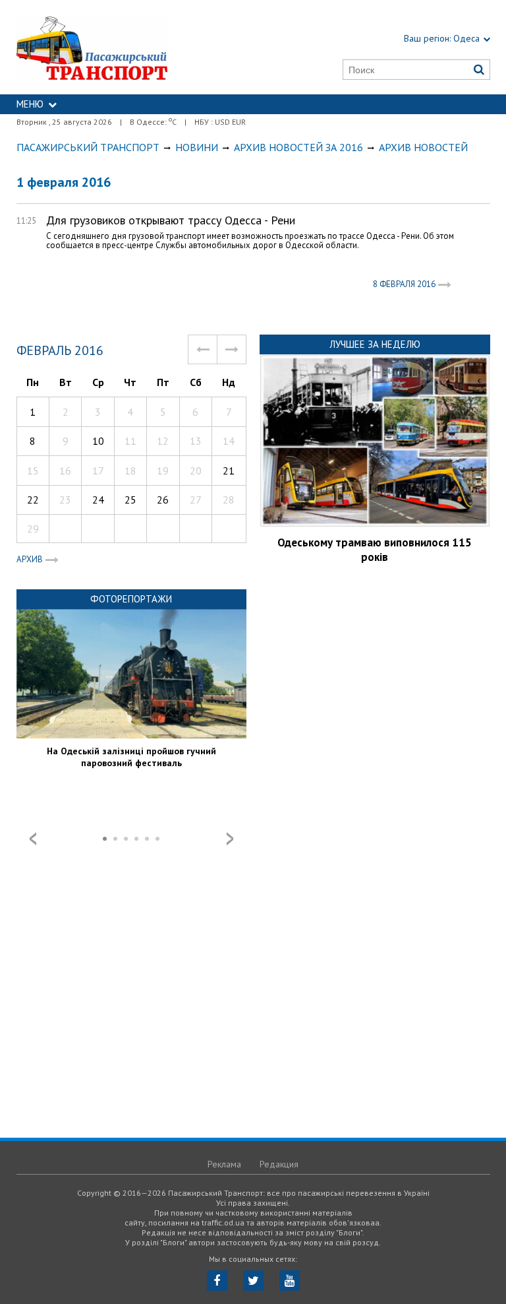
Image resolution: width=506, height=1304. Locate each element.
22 (33, 499)
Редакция (279, 1164)
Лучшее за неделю (374, 344)
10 (98, 440)
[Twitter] (253, 1280)
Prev (33, 838)
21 (229, 470)
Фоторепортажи (131, 599)
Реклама (224, 1164)
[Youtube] (289, 1280)
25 (130, 499)
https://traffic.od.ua (123, 47)
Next (230, 838)
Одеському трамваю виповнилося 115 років (374, 549)
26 (163, 499)
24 (98, 499)
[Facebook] (217, 1280)
